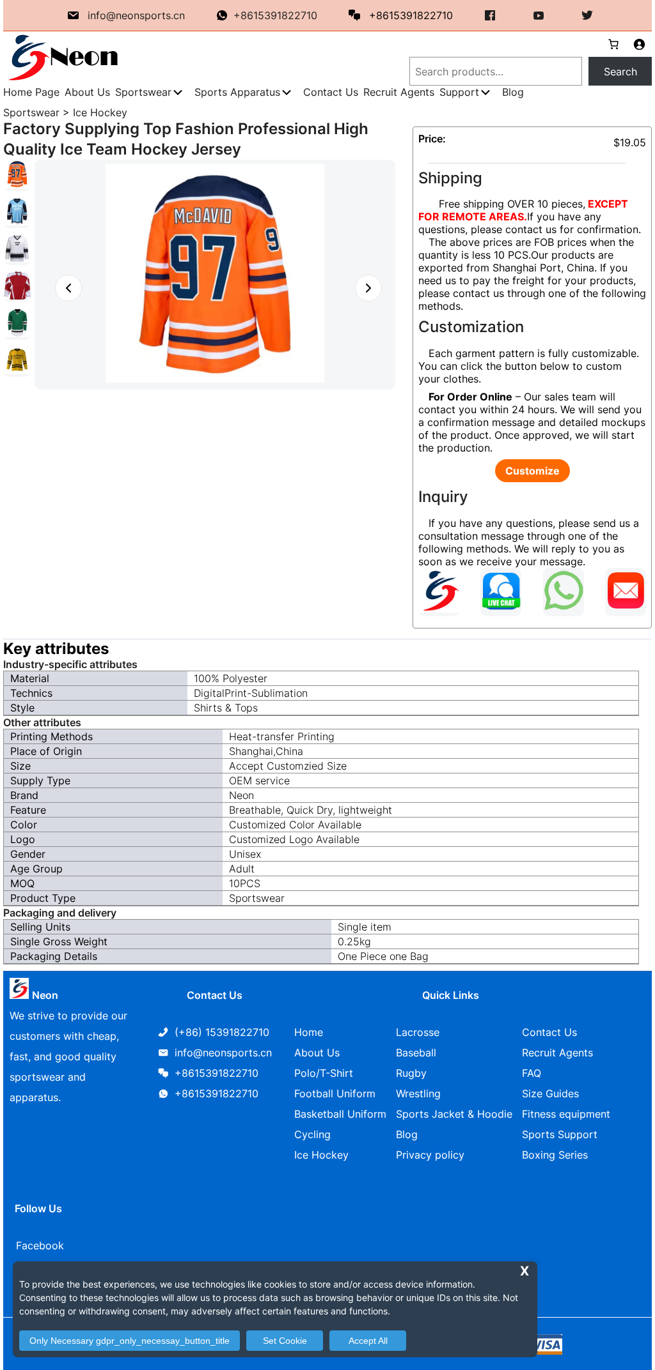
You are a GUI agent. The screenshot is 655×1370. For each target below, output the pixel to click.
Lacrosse (417, 1032)
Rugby (411, 1073)
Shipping (450, 178)
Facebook (40, 1245)
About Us (317, 1052)
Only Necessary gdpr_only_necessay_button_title (129, 1341)
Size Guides (550, 1093)
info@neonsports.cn (136, 15)
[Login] (639, 44)
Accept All (368, 1341)
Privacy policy (430, 1154)
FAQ (531, 1073)
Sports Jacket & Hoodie (454, 1113)
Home (308, 1032)
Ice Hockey (100, 112)
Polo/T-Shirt (323, 1073)
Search (620, 71)
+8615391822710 (275, 15)
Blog (407, 1134)
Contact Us (549, 1032)
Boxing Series (555, 1154)
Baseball (416, 1052)
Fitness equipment (566, 1113)
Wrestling (418, 1093)
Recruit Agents (557, 1052)
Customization (471, 326)
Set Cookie (285, 1341)
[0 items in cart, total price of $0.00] (608, 44)
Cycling (312, 1134)
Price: (432, 138)
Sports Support (559, 1134)
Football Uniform (334, 1093)
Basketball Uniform (340, 1113)
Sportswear (31, 112)
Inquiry (443, 496)
